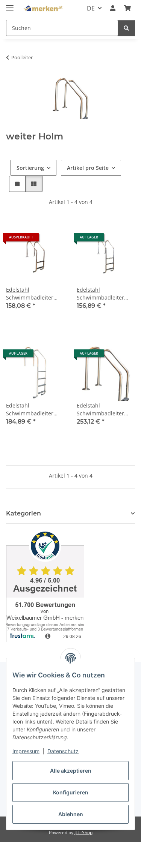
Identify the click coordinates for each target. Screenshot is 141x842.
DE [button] (91, 8)
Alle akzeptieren (70, 770)
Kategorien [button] (23, 513)
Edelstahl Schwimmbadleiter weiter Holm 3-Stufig (102, 293)
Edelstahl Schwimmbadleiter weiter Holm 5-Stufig (102, 409)
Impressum (25, 751)
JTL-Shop (83, 832)
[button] (113, 8)
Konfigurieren (70, 792)
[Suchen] (126, 28)
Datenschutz (63, 751)
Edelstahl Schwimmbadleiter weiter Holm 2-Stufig (31, 293)
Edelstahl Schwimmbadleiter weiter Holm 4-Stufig (31, 409)
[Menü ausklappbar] (10, 4)
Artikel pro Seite (88, 167)
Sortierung (30, 167)
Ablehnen (70, 814)
